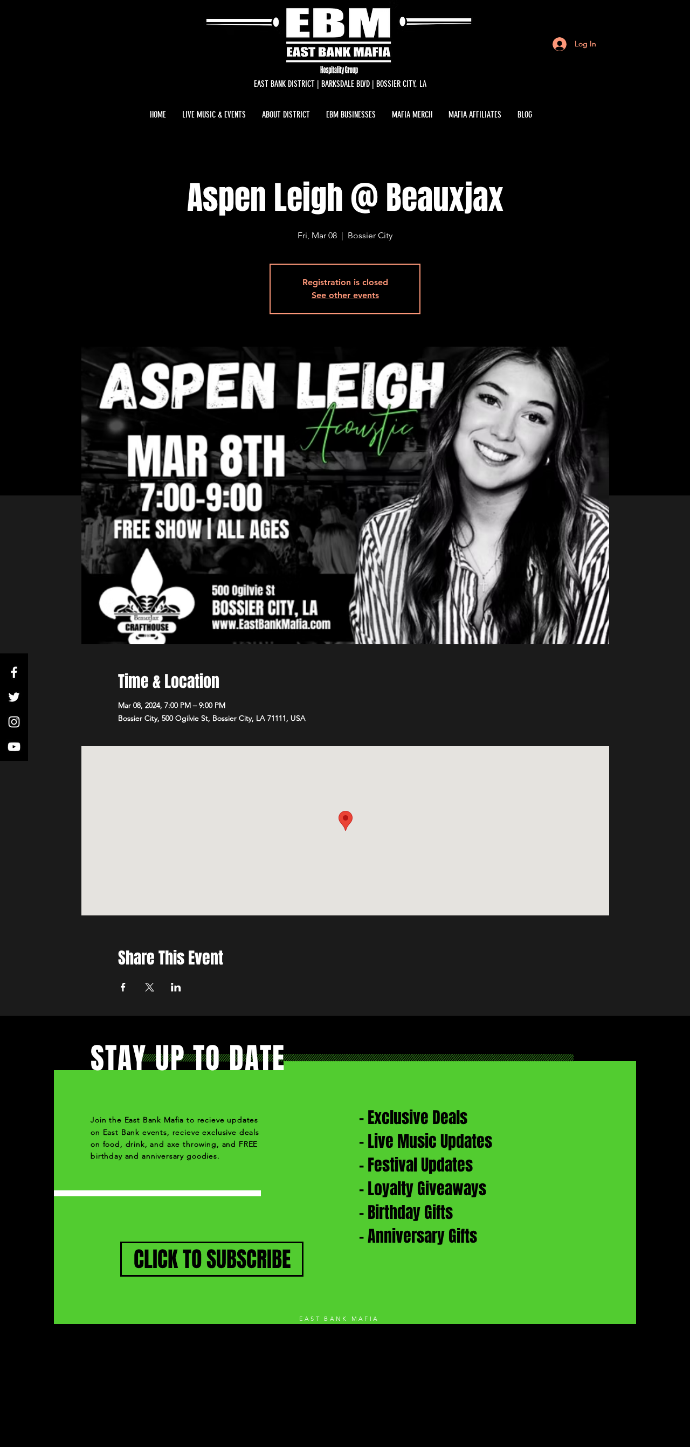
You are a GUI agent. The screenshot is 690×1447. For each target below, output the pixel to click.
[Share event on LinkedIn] (176, 987)
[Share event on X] (149, 987)
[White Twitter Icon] (14, 697)
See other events (345, 295)
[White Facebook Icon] (14, 672)
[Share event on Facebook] (123, 987)
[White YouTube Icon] (14, 746)
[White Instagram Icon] (14, 721)
